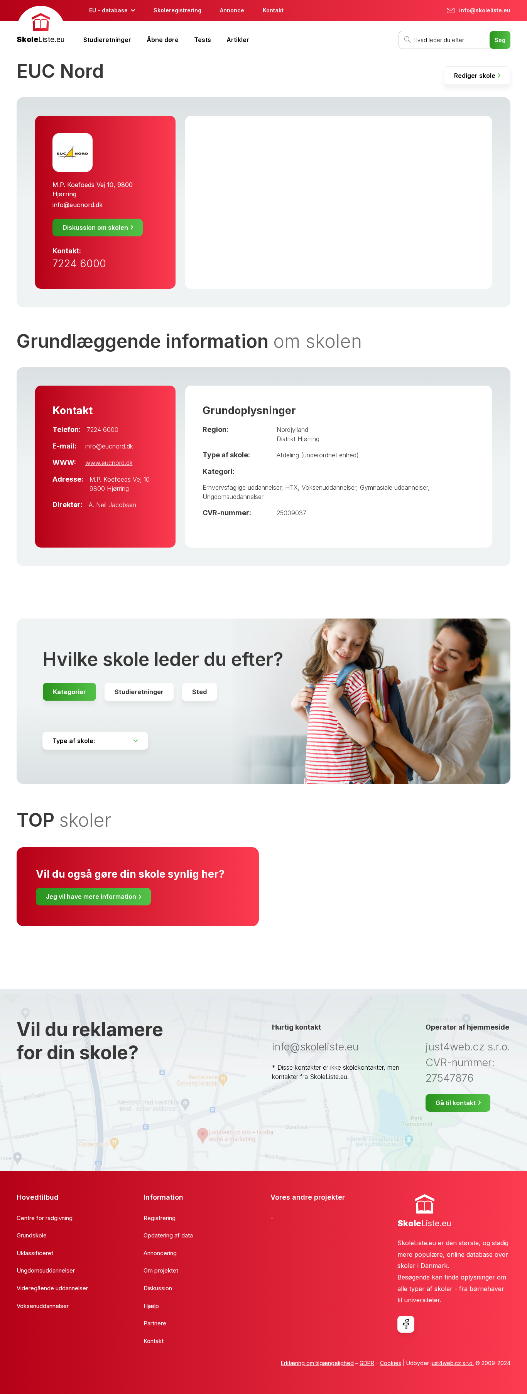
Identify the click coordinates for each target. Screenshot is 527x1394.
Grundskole (32, 1235)
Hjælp (151, 1306)
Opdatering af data (168, 1235)
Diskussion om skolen (95, 227)
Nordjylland (292, 429)
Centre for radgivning (45, 1218)
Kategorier (69, 692)
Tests (202, 40)
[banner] (41, 26)
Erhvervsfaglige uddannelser (242, 487)
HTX (291, 487)
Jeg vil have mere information (91, 896)
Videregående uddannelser (52, 1288)
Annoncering (160, 1253)
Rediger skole (474, 75)
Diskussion (158, 1288)
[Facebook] (405, 1324)
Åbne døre (163, 40)
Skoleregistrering (177, 10)
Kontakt (273, 10)
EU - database (108, 10)
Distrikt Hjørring (298, 439)
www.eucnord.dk (109, 463)
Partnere (155, 1323)
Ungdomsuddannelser (233, 497)
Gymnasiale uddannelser (394, 487)
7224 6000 (79, 263)
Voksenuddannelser (329, 487)
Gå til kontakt (456, 1103)
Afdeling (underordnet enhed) (318, 455)
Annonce (232, 10)
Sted (199, 692)
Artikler (237, 40)
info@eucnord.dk (77, 205)
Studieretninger (107, 40)
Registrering (160, 1218)
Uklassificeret (35, 1253)
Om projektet (161, 1270)
